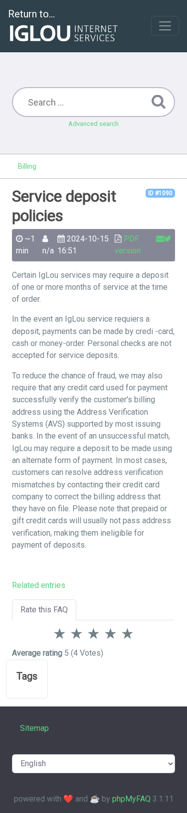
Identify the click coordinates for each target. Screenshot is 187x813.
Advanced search (93, 123)
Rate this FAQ (44, 609)
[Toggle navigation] (165, 26)
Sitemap (34, 728)
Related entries (38, 585)
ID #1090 (160, 193)
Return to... (31, 14)
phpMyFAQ (131, 799)
